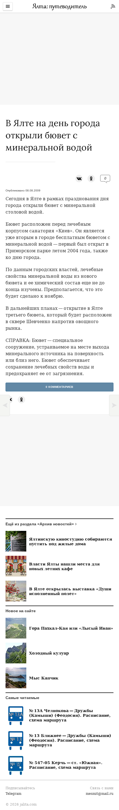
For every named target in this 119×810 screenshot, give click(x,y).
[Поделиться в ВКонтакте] (79, 178)
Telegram (13, 794)
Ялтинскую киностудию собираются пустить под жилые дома (70, 541)
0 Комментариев (59, 386)
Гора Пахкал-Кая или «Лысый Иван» (71, 628)
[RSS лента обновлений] (113, 6)
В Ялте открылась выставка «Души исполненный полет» (70, 591)
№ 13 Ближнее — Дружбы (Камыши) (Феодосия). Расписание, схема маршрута (70, 740)
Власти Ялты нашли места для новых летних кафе (64, 566)
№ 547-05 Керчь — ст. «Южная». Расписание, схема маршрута (65, 765)
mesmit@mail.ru (99, 794)
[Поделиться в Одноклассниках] (91, 178)
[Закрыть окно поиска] (3, 16)
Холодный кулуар (49, 653)
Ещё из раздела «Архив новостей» (40, 524)
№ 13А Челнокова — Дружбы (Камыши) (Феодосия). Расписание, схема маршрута (70, 715)
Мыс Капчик (43, 678)
